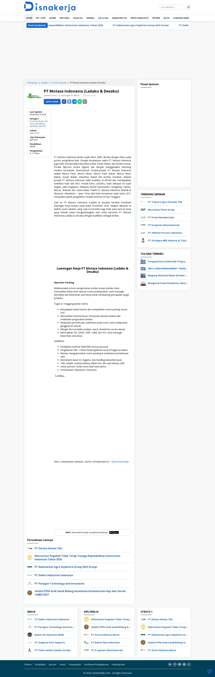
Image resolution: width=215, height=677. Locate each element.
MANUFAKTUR (119, 18)
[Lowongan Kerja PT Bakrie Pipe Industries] (86, 642)
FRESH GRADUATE (139, 18)
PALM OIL (78, 18)
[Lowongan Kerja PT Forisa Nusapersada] (143, 217)
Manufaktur (40, 123)
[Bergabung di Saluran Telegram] (184, 664)
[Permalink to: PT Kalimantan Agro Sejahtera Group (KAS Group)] (29, 566)
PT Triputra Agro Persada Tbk (165, 201)
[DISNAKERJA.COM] (51, 7)
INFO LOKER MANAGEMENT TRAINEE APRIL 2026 (174, 268)
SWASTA (42, 126)
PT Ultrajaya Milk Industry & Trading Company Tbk (177, 240)
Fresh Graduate (37, 121)
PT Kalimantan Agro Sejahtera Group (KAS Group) (124, 25)
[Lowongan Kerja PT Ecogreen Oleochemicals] (143, 224)
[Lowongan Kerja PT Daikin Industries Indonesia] (29, 619)
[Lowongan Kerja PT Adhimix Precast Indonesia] (143, 232)
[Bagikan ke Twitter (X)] (69, 101)
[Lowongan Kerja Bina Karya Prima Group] (143, 209)
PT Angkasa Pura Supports (50, 642)
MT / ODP (41, 18)
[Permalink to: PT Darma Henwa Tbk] (29, 547)
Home (29, 18)
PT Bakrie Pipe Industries (105, 642)
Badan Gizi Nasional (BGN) (49, 634)
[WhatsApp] (79, 101)
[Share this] (64, 101)
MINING (90, 18)
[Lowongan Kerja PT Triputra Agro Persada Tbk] (143, 201)
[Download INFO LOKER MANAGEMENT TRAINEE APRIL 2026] (143, 268)
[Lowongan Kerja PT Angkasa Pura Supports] (29, 642)
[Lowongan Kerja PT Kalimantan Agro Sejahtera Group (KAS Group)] (143, 634)
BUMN (52, 18)
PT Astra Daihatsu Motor (105, 634)
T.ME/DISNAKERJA (119, 461)
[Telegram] (74, 101)
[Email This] (85, 101)
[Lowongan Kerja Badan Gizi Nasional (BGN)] (29, 634)
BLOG (167, 18)
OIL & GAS (103, 18)
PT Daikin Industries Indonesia (179, 25)
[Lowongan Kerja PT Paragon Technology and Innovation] (29, 626)
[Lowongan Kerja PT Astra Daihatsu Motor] (86, 634)
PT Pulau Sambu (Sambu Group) (52, 650)
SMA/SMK (34, 126)
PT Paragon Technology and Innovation (59, 583)
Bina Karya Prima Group (161, 209)
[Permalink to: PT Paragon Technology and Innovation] (29, 583)
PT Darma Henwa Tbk (48, 548)
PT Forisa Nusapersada (161, 217)
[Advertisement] (107, 55)
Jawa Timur (35, 133)
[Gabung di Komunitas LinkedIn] (179, 664)
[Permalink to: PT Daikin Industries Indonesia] (29, 574)
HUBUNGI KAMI (181, 18)
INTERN (156, 18)
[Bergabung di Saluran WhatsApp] (189, 664)
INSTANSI (64, 18)
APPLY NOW (52, 101)
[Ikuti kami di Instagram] (175, 664)
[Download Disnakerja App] (170, 664)
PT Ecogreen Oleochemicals (164, 225)
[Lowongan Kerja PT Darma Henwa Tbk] (143, 619)
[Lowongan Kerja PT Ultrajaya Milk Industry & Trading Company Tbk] (143, 240)
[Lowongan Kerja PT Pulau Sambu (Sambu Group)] (29, 649)
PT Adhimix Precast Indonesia (165, 232)
